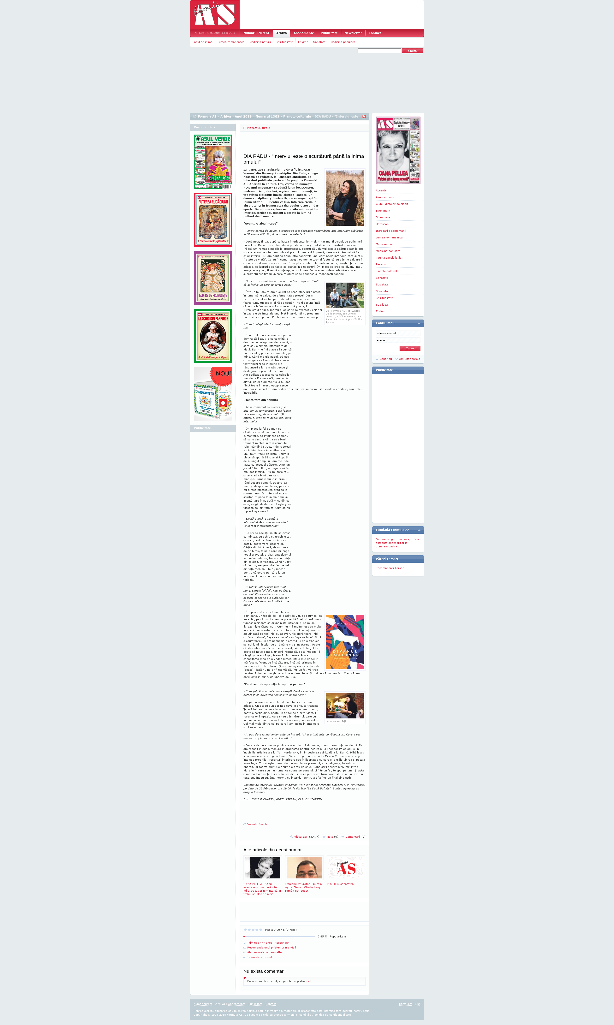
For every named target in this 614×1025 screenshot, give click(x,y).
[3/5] (253, 930)
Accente (381, 190)
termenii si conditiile (297, 1014)
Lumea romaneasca (231, 41)
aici (308, 981)
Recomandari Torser (390, 567)
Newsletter (353, 33)
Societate (382, 284)
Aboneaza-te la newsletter (265, 952)
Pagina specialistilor (389, 257)
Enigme (303, 41)
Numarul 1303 (267, 116)
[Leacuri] (213, 222)
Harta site (405, 1003)
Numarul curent (256, 33)
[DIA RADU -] (345, 306)
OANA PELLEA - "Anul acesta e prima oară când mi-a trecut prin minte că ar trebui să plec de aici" (262, 888)
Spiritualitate (284, 41)
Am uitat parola (409, 358)
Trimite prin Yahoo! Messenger (268, 942)
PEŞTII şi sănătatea (340, 883)
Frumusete (383, 217)
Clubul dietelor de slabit (392, 203)
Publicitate (329, 33)
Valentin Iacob (257, 824)
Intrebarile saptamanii (391, 230)
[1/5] (245, 930)
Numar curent (203, 1003)
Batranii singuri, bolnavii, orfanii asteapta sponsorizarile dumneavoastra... (397, 543)
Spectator (382, 291)
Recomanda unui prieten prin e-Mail (271, 947)
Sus (417, 1003)
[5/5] (261, 930)
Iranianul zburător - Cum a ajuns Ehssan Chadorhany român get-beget (303, 887)
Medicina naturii (260, 41)
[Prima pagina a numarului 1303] (398, 150)
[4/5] (257, 930)
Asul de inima (203, 41)
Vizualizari (306, 836)
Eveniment (383, 210)
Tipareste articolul (259, 957)
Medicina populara (343, 41)
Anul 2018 (243, 116)
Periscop (381, 264)
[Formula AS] (215, 14)
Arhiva (281, 33)
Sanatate (319, 41)
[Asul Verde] (213, 164)
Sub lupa (382, 304)
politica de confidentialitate (332, 1014)
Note (332, 836)
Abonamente (304, 33)
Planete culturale (297, 116)
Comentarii (356, 836)
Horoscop (382, 223)
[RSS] (364, 116)
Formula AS (207, 116)
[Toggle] (419, 323)
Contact (375, 33)
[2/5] (249, 930)
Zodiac (380, 311)
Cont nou (386, 358)
